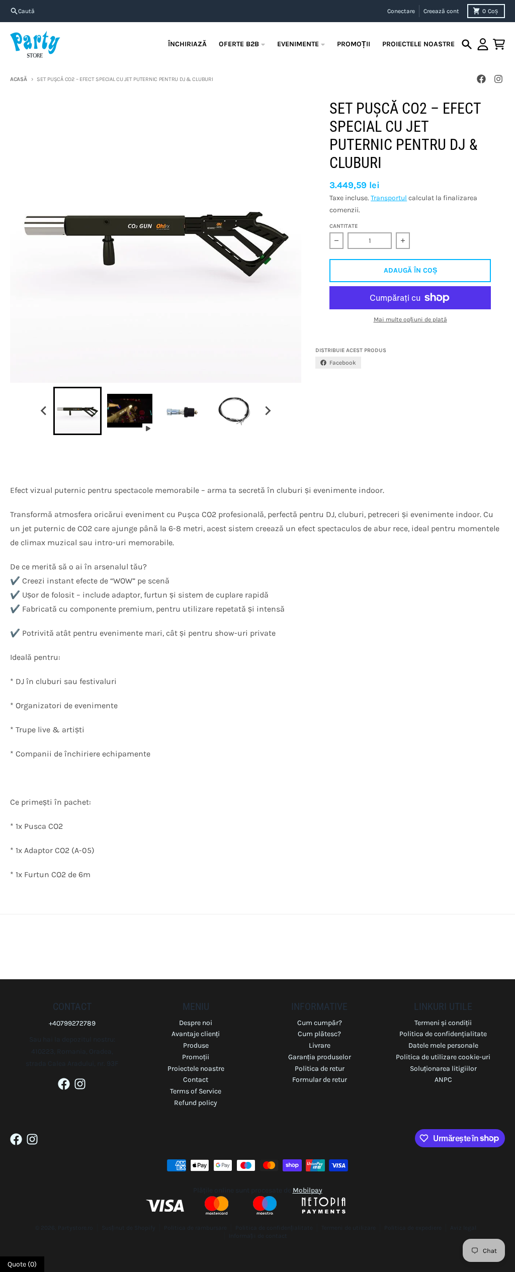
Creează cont (441, 11)
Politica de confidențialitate (274, 1227)
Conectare (401, 11)
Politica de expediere (413, 1227)
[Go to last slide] (44, 411)
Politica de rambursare (195, 1227)
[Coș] (499, 44)
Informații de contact (258, 1235)
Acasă (18, 79)
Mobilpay (307, 1190)
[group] (77, 411)
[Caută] (467, 44)
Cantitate (343, 226)
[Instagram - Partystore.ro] (498, 79)
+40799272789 (72, 1023)
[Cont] (483, 44)
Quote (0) (22, 1264)
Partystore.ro (75, 1227)
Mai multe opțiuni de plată (410, 319)
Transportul (389, 198)
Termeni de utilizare (348, 1227)
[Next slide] (268, 411)
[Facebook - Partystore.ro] (481, 79)
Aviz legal (463, 1227)
